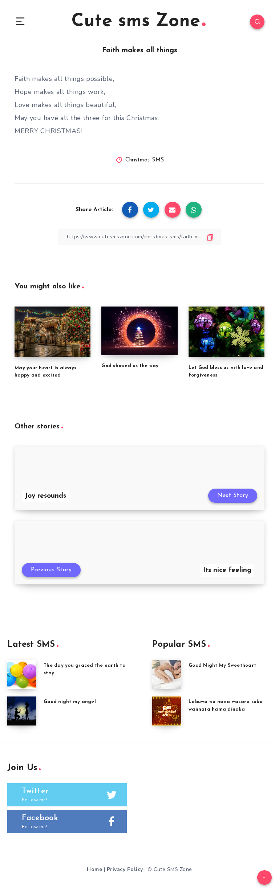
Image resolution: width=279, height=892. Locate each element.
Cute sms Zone (136, 21)
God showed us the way (129, 365)
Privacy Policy (125, 869)
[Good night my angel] (21, 710)
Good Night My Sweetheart (222, 665)
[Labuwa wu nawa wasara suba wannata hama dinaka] (166, 710)
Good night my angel (70, 701)
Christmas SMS (144, 160)
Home (94, 869)
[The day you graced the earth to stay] (21, 674)
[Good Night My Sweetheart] (166, 674)
